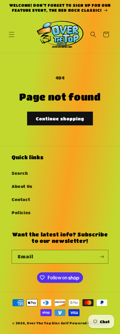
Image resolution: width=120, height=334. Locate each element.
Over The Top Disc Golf (48, 323)
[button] (11, 34)
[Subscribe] (101, 257)
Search (20, 173)
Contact (21, 199)
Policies (21, 212)
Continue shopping (60, 118)
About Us (22, 186)
